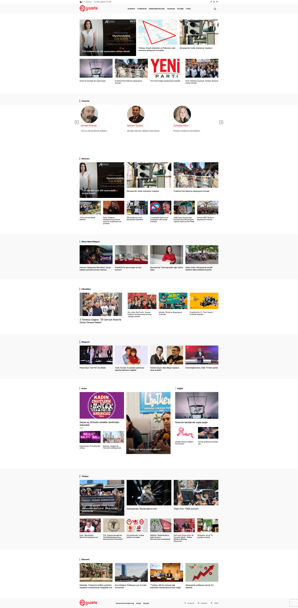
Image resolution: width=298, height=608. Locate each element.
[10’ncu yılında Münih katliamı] (90, 207)
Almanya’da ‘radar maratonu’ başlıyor (196, 48)
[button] (215, 8)
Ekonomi (85, 559)
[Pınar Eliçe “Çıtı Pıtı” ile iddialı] (96, 355)
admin (82, 428)
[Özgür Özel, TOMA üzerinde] (196, 492)
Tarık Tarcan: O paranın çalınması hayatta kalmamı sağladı (129, 369)
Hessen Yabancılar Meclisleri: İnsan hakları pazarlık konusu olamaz (95, 268)
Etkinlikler (86, 289)
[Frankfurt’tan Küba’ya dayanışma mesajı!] (131, 68)
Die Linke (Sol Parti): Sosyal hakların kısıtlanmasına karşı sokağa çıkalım (139, 314)
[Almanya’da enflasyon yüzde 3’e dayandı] (201, 572)
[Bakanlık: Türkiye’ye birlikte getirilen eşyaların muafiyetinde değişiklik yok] (96, 572)
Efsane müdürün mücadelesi (186, 131)
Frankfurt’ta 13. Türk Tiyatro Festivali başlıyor (201, 313)
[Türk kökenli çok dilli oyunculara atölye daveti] (108, 37)
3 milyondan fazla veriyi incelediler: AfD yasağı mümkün (159, 219)
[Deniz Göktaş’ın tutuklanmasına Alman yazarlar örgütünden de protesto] (113, 207)
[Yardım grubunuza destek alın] (208, 433)
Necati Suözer (135, 125)
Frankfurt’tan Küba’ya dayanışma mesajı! (191, 191)
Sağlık (180, 388)
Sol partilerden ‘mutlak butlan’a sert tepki (135, 536)
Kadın (84, 388)
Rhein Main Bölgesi (90, 241)
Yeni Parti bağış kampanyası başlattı (165, 81)
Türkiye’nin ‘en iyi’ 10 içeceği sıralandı (205, 536)
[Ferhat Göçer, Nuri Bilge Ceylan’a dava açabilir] (166, 355)
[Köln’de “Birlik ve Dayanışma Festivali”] (173, 301)
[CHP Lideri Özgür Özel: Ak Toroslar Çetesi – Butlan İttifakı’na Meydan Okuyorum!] (184, 525)
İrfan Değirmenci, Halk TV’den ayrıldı (201, 368)
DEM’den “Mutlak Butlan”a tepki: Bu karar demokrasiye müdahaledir (160, 537)
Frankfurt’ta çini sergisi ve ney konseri (128, 268)
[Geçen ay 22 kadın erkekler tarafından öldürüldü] (102, 405)
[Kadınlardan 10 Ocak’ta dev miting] (90, 437)
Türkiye (84, 476)
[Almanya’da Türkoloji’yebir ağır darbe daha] (166, 254)
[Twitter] (216, 1)
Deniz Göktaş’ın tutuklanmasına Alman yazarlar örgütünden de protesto (112, 220)
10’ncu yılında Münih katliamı (94, 131)
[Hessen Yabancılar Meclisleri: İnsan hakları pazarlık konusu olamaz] (96, 254)
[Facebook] (211, 1)
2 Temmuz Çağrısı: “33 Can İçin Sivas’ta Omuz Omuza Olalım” (100, 321)
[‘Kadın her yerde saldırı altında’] (148, 423)
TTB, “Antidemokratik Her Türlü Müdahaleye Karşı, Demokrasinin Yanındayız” (113, 537)
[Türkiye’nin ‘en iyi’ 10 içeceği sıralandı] (207, 525)
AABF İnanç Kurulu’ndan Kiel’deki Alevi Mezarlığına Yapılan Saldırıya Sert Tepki (184, 219)
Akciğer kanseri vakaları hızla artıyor (143, 131)
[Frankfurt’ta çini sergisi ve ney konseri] (131, 254)
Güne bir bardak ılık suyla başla (93, 81)
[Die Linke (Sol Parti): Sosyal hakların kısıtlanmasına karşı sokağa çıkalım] (142, 301)
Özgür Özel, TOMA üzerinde (186, 509)
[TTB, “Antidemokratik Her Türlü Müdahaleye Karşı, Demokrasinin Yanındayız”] (113, 525)
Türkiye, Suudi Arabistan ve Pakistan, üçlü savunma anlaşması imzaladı (156, 49)
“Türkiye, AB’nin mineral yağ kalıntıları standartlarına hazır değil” (165, 586)
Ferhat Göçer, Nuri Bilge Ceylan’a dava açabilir (164, 369)
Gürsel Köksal (89, 125)
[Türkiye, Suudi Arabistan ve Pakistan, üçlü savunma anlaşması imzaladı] (157, 32)
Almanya (85, 158)
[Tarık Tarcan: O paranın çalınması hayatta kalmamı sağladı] (131, 355)
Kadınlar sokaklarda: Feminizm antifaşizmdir (112, 447)
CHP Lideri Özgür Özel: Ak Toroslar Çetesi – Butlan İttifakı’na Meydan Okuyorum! (183, 538)
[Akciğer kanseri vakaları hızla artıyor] (185, 433)
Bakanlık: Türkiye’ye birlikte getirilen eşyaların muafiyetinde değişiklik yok (96, 586)
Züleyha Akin (180, 125)
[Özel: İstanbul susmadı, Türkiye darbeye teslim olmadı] (201, 68)
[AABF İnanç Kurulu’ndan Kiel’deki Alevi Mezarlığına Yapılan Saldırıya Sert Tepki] (184, 207)
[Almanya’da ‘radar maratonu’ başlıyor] (199, 32)
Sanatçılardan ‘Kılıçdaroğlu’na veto (142, 509)
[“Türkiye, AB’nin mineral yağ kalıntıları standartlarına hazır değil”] (166, 572)
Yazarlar (85, 101)
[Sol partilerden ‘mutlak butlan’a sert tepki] (137, 525)
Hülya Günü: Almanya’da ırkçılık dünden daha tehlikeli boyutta (199, 268)
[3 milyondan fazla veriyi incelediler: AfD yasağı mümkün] (160, 207)
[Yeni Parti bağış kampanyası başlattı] (166, 68)
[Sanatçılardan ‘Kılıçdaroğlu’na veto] (149, 492)
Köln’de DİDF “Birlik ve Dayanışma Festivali (205, 218)
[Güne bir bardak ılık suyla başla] (96, 68)
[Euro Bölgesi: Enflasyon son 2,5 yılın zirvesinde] (131, 572)
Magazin (85, 342)
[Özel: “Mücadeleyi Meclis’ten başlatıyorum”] (90, 525)
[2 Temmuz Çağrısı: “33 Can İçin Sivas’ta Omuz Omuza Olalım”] (101, 304)
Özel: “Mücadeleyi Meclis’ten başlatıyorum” (89, 536)
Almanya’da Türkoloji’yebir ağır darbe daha (166, 268)
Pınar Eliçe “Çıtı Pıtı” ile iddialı (93, 368)
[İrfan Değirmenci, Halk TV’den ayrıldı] (201, 355)
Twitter (216, 603)
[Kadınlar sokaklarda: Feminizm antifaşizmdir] (113, 437)
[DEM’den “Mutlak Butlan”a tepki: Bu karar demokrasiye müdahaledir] (160, 525)
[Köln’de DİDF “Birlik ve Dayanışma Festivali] (207, 207)
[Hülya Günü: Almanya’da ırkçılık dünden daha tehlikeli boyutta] (201, 254)
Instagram (204, 603)
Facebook (190, 603)
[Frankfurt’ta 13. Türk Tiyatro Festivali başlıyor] (204, 301)
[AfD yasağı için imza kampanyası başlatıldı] (137, 207)
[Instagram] (214, 1)
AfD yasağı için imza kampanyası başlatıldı (135, 218)
